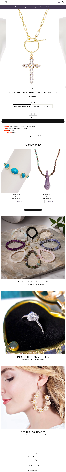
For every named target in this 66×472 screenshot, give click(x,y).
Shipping (33, 451)
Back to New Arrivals (34, 209)
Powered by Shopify (33, 470)
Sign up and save (33, 465)
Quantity (33, 111)
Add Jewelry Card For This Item (42, 106)
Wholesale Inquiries (33, 454)
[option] (33, 7)
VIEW (33, 287)
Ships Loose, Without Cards (22, 106)
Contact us (33, 445)
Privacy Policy (33, 460)
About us (33, 448)
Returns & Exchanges (33, 457)
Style (33, 102)
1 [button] (32, 88)
